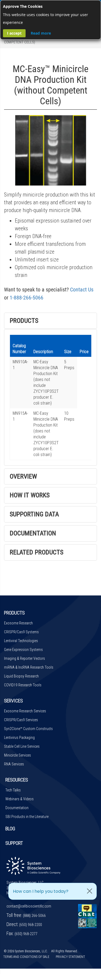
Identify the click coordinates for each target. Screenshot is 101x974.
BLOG (10, 828)
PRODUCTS (14, 613)
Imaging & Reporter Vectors (24, 658)
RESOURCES (16, 780)
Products (24, 320)
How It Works (30, 495)
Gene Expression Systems (23, 649)
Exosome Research (18, 623)
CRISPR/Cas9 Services (21, 720)
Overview (23, 476)
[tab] (50, 321)
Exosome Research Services (25, 711)
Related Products (36, 552)
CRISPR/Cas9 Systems (21, 632)
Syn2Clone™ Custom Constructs (28, 729)
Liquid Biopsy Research (21, 676)
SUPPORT (14, 843)
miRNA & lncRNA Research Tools (28, 667)
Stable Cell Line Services (22, 746)
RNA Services (14, 764)
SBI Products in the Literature (26, 816)
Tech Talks (13, 790)
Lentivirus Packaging (19, 737)
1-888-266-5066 (26, 297)
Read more (41, 33)
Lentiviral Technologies (21, 641)
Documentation (33, 533)
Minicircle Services (17, 755)
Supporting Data (34, 514)
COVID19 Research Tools (22, 685)
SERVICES (13, 700)
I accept (14, 33)
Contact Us (81, 289)
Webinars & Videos (19, 799)
